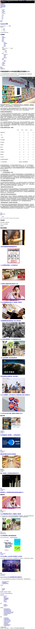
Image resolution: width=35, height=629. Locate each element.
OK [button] (0, 2)
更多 (3, 41)
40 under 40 (5, 614)
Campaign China (2, 213)
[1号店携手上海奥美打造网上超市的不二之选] (13, 281)
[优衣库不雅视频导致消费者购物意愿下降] (13, 244)
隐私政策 (1, 591)
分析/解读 (3, 37)
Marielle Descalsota (3, 533)
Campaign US (2, 4)
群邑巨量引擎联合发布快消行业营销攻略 (8, 454)
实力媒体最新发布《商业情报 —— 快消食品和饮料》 (10, 434)
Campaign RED (2, 6)
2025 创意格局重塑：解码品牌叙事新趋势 (9, 357)
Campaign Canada (6, 622)
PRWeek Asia (6, 605)
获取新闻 (1, 225)
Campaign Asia (6, 617)
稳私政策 (6, 1)
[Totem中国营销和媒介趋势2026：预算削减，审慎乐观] (13, 300)
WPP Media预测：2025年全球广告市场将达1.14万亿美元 (11, 556)
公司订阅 (3, 13)
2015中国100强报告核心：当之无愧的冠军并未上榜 (11, 339)
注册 (4, 61)
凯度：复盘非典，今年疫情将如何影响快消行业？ (9, 473)
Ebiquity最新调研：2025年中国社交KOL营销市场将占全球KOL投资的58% (15, 394)
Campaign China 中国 (7, 621)
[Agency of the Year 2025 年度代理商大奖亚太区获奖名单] (11, 571)
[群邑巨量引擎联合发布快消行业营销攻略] (11, 448)
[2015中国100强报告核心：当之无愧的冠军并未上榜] (13, 337)
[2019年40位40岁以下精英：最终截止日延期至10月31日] (13, 411)
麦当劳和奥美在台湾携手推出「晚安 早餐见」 (10, 376)
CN (2, 17)
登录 (3, 10)
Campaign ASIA (2, 5)
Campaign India (6, 618)
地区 (3, 53)
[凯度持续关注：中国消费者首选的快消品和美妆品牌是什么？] (11, 486)
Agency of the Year (7, 608)
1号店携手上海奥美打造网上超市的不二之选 (9, 283)
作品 (4, 29)
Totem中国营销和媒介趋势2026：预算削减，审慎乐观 (11, 302)
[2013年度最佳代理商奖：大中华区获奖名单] (13, 263)
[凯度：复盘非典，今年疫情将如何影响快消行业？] (11, 467)
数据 (1, 450)
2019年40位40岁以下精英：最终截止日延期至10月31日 (12, 413)
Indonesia (5, 57)
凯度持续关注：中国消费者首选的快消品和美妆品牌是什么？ (12, 492)
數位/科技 (1, 469)
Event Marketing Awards (7, 610)
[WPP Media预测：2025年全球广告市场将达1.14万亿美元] (11, 550)
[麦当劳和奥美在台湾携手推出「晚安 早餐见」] (13, 374)
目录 (3, 40)
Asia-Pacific (6, 54)
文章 (4, 28)
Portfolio (5, 604)
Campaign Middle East (7, 624)
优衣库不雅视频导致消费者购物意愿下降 (9, 246)
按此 (24, 0)
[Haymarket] (2, 593)
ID (2, 19)
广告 (1, 531)
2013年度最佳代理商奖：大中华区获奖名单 (9, 265)
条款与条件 (5, 591)
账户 (3, 59)
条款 (10, 1)
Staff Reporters (2, 575)
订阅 (3, 12)
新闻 (3, 36)
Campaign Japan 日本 (7, 620)
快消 (3, 216)
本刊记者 (1, 471)
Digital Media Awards (7, 609)
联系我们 (9, 591)
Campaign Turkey (6, 625)
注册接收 (5, 583)
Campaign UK (2, 3)
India (4, 56)
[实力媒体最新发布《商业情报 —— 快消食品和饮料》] (11, 429)
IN (2, 18)
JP (2, 16)
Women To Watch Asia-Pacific (8, 612)
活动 (3, 39)
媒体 (1, 552)
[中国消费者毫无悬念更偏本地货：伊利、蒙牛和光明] (13, 318)
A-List (4, 30)
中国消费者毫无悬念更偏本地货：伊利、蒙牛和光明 (11, 320)
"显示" (3, 58)
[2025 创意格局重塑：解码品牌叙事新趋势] (11, 530)
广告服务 (3, 11)
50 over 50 (5, 615)
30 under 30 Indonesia (7, 613)
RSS (4, 600)
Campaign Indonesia (7, 619)
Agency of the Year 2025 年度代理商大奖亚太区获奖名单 (11, 577)
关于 (5, 581)
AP (2, 15)
